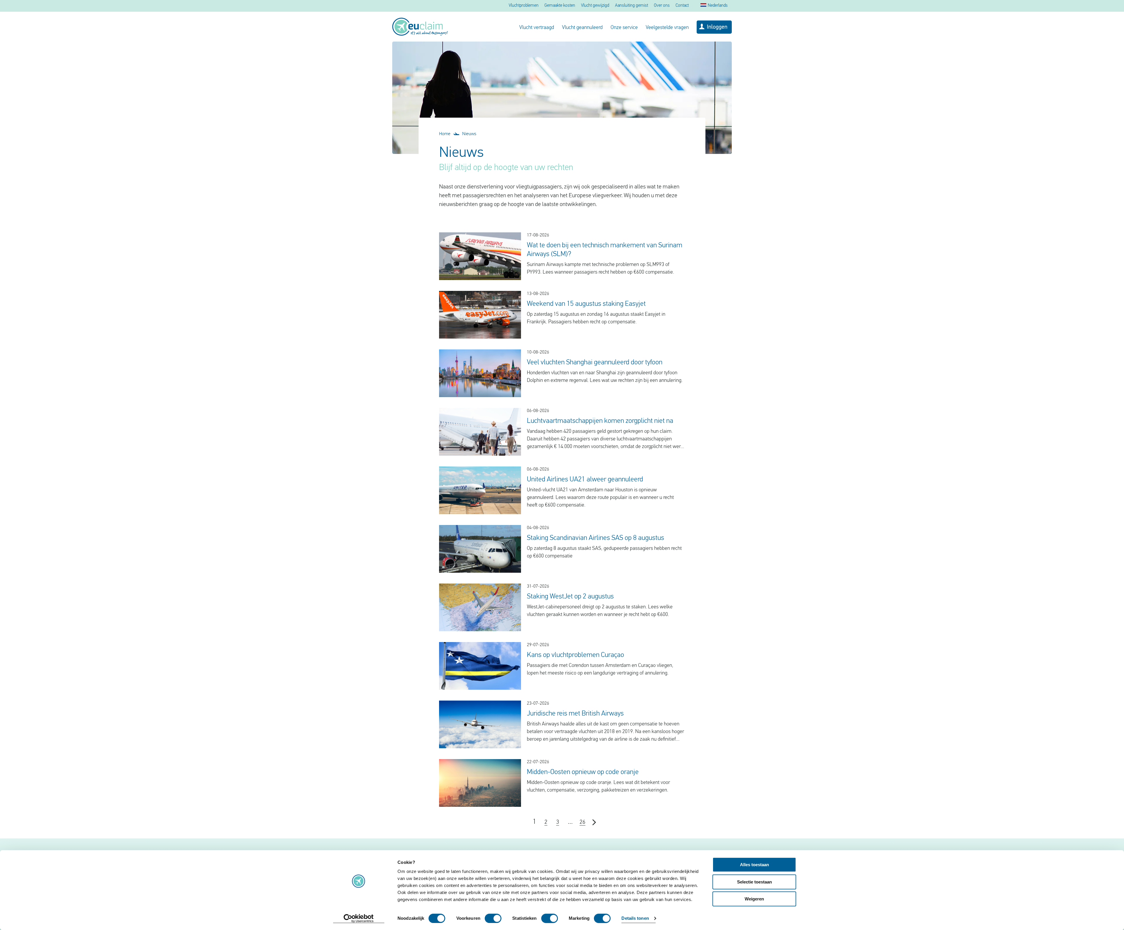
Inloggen (717, 27)
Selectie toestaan (754, 881)
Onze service (624, 27)
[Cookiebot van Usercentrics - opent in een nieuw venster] (358, 918)
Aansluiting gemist (631, 6)
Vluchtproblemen (524, 6)
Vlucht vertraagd (536, 27)
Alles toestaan (754, 864)
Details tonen (635, 918)
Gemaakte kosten (559, 6)
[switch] (493, 918)
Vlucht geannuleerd (582, 27)
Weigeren (754, 898)
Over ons (662, 6)
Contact (682, 6)
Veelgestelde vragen (667, 27)
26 (582, 822)
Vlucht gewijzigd (595, 6)
